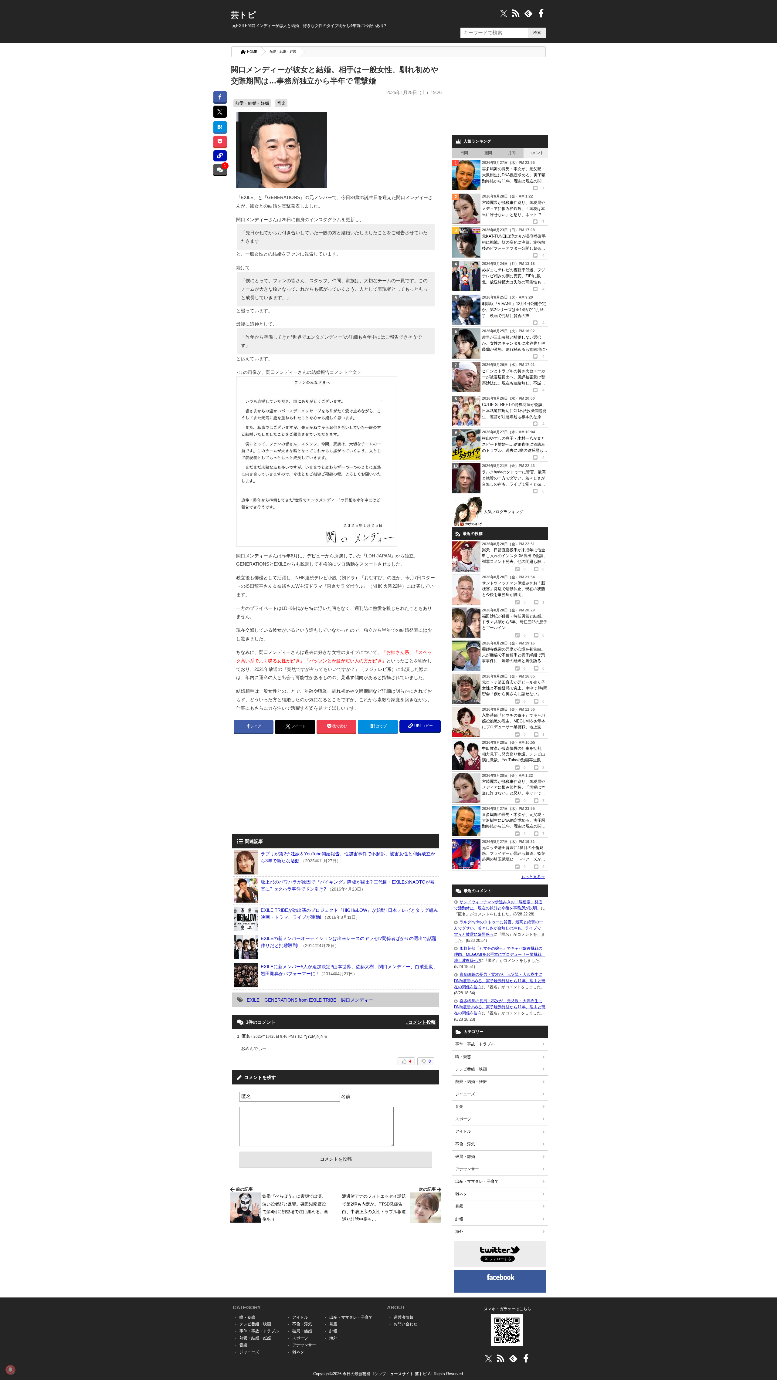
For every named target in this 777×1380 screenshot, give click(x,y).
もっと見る (533, 876)
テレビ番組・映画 (471, 1069)
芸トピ (243, 14)
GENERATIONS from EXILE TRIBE (300, 1000)
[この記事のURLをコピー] (219, 155)
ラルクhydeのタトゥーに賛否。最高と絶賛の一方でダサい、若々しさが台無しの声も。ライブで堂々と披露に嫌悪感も (498, 928)
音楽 (281, 103)
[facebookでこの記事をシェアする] (219, 96)
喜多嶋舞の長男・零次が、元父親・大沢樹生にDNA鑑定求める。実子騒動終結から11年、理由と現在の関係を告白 (499, 980)
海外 (459, 1231)
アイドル (463, 1131)
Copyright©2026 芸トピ (388, 1374)
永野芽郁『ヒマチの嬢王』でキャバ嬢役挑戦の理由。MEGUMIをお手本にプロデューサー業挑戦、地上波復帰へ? (499, 954)
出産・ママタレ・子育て (477, 1181)
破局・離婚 (465, 1156)
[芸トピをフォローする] (503, 13)
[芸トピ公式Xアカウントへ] (488, 1358)
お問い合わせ (405, 1324)
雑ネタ (461, 1194)
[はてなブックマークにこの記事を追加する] (219, 126)
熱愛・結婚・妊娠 (283, 51)
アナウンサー (467, 1169)
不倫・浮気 (465, 1144)
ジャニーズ (465, 1094)
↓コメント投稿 (421, 1022)
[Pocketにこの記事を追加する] (219, 141)
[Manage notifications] (10, 1370)
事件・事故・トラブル (475, 1044)
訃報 (459, 1219)
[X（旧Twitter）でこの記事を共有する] (219, 112)
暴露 (459, 1206)
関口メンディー (357, 1000)
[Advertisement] (283, 788)
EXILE (253, 1000)
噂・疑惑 (463, 1056)
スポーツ (463, 1119)
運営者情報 (403, 1317)
